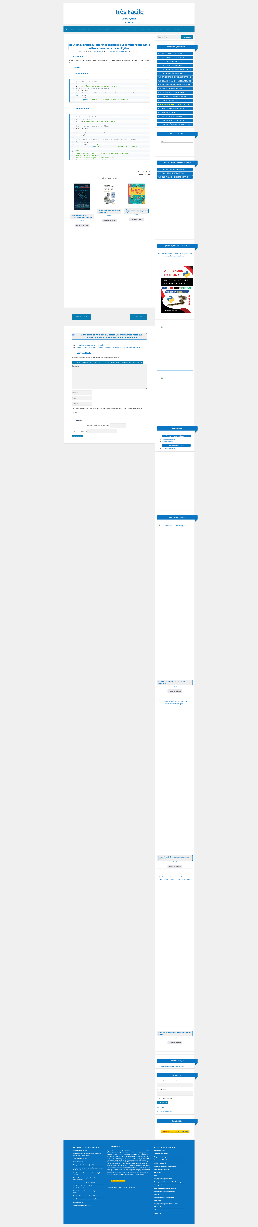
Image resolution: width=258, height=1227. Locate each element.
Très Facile (129, 11)
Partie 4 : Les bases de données (170, 65)
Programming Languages (162, 1157)
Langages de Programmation (163, 1179)
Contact (158, 29)
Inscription (160, 1107)
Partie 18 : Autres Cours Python (171, 120)
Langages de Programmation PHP (164, 1197)
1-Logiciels (157, 1200)
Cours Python (77, 1159)
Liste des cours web (168, 448)
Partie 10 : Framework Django (170, 89)
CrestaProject (132, 1187)
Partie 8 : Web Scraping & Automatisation (174, 81)
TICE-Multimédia (145, 29)
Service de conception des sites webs (165, 1166)
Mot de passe (161, 1089)
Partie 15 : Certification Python (171, 108)
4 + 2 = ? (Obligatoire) (79, 431)
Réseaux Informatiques (161, 1210)
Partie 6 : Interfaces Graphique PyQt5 (173, 73)
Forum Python (77, 1150)
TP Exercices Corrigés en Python (116, 51)
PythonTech (99, 51)
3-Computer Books (159, 1150)
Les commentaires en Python (82, 1183)
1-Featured (157, 1207)
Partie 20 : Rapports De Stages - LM (171, 169)
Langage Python (159, 1185)
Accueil (70, 29)
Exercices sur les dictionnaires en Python (85, 1199)
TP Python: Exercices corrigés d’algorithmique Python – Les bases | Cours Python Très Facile (108, 347)
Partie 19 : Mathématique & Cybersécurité (175, 124)
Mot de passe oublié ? (164, 1111)
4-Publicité (157, 1213)
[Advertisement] (109, 252)
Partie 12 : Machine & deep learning (172, 97)
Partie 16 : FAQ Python (166, 112)
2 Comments (134, 51)
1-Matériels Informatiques (162, 1169)
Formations (157, 1172)
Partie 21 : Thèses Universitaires (171, 173)
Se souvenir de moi (165, 1098)
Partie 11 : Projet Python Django (171, 93)
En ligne (170, 1066)
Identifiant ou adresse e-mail (167, 1081)
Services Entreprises (121, 29)
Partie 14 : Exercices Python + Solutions (174, 105)
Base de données (167, 441)
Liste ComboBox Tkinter (80, 1205)
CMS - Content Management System (165, 1188)
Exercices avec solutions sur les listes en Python (87, 1173)
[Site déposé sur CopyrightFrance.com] (175, 1137)
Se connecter (162, 1102)
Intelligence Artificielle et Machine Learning (167, 1182)
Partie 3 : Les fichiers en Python (171, 61)
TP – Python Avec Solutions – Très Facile (90, 345)
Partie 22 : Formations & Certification (173, 177)
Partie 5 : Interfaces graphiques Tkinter (174, 69)
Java (134, 29)
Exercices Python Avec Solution (82, 1196)
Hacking (156, 1194)
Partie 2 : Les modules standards (171, 57)
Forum (168, 29)
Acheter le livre (82, 225)
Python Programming (160, 1163)
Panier (177, 29)
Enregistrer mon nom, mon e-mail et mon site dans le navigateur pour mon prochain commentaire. (107, 408)
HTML (156, 1175)
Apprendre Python (84, 29)
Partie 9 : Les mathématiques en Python (174, 85)
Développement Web (102, 29)
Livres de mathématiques (162, 1160)
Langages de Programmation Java (164, 1191)
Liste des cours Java (168, 439)
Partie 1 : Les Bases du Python (170, 53)
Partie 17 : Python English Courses (172, 116)
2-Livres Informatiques (161, 1154)
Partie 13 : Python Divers (168, 101)
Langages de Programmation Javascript (166, 1204)
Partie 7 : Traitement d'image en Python (174, 77)
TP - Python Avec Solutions (81, 1165)
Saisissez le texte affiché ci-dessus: (97, 425)
